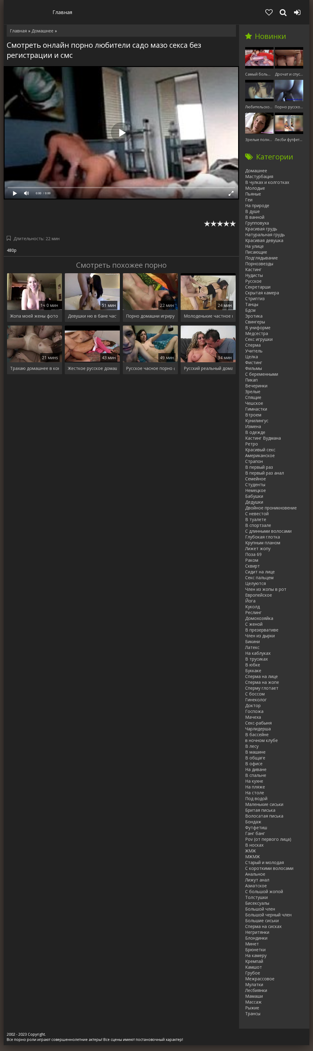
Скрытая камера (262, 293)
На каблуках (258, 653)
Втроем (253, 415)
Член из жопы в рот (265, 589)
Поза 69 (253, 554)
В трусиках (256, 659)
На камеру (256, 955)
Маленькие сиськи (264, 804)
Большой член (260, 909)
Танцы (251, 304)
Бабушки (254, 496)
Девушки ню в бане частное (92, 316)
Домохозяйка (259, 618)
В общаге (255, 758)
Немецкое (255, 490)
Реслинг (253, 612)
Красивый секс (260, 450)
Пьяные (253, 194)
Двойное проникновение (271, 508)
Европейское (258, 595)
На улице (254, 246)
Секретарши (258, 287)
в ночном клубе (261, 740)
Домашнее (256, 170)
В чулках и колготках (267, 182)
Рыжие (252, 1008)
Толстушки (256, 897)
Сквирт (252, 566)
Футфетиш (256, 827)
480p (12, 250)
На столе (254, 793)
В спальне (255, 775)
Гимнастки (256, 409)
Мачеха (253, 717)
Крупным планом (262, 543)
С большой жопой (264, 891)
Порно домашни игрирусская (150, 316)
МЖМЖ (252, 856)
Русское (253, 281)
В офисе (254, 763)
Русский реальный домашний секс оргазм (208, 368)
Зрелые (252, 391)
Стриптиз (255, 298)
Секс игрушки (259, 339)
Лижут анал (257, 880)
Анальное (255, 874)
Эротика (254, 316)
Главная (62, 12)
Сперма (253, 345)
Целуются (255, 583)
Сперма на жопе (262, 682)
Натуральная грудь (265, 234)
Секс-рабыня (258, 723)
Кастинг (253, 269)
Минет (252, 944)
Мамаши (254, 996)
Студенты (255, 484)
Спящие (253, 397)
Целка (251, 357)
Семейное (255, 479)
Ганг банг (255, 833)
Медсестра (256, 333)
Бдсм (250, 310)
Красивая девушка (264, 240)
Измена (253, 426)
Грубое (252, 973)
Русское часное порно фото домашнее (150, 368)
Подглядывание (261, 258)
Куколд (252, 606)
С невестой (257, 513)
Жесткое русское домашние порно (92, 368)
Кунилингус (256, 420)
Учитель (254, 351)
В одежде (255, 432)
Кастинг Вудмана (263, 438)
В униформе (258, 327)
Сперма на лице (261, 676)
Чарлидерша (258, 729)
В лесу (252, 746)
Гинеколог (256, 700)
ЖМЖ (250, 851)
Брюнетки (255, 949)
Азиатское (256, 886)
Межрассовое (259, 979)
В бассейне (257, 734)
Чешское (254, 403)
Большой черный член (268, 915)
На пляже (255, 787)
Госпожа (254, 711)
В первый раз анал (264, 473)
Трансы (252, 1013)
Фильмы (253, 368)
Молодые (255, 188)
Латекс (252, 647)
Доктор (253, 705)
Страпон (254, 461)
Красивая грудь (261, 229)
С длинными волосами (268, 531)
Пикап (251, 380)
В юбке (252, 665)
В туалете (255, 519)
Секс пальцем (259, 577)
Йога (250, 601)
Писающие (256, 252)
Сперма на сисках (263, 926)
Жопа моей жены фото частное (34, 316)
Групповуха (257, 223)
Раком (251, 560)
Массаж (253, 1002)
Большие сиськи (262, 920)
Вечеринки (256, 386)
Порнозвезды (259, 263)
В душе (252, 211)
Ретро (251, 444)
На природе (257, 205)
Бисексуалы (257, 903)
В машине (255, 752)
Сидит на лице (260, 572)
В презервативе (261, 630)
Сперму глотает (261, 688)
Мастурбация (259, 176)
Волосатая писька (264, 816)
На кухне (254, 781)
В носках (254, 845)
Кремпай (254, 961)
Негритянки (257, 932)
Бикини (252, 641)
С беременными (261, 374)
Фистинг (253, 362)
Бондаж (253, 822)
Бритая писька (260, 810)
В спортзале (258, 525)
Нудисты (254, 275)
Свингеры (255, 322)
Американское (260, 455)
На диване (256, 769)
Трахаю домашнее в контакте (34, 368)
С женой (254, 624)
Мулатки (254, 984)
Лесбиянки (256, 990)
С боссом (255, 694)
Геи (248, 200)
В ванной (254, 217)
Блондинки (256, 938)
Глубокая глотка (262, 537)
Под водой (256, 798)
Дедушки (254, 502)
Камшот (253, 967)
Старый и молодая (264, 862)
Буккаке (253, 670)
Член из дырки (260, 636)
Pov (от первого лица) (268, 839)
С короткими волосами (269, 868)
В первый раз (259, 467)
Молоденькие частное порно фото (208, 316)
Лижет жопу (258, 548)
